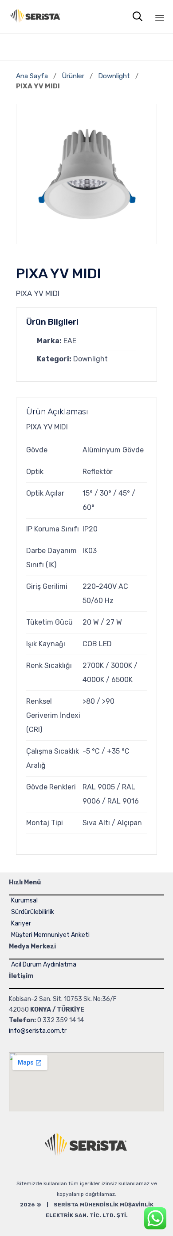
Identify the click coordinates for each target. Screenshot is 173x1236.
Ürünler (73, 76)
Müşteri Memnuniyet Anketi (50, 935)
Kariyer (21, 923)
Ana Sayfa (32, 76)
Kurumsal (24, 900)
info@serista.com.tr (38, 1031)
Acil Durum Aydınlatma (43, 964)
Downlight (115, 76)
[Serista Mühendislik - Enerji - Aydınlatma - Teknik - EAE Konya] (36, 17)
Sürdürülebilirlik (32, 912)
